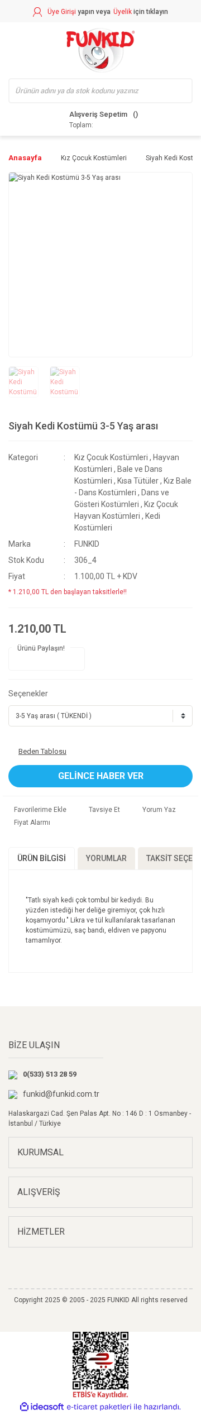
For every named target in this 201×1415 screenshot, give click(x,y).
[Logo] (100, 50)
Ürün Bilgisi (41, 858)
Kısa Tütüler (138, 480)
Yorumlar (106, 858)
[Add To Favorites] (37, 810)
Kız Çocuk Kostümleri (111, 457)
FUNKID (86, 543)
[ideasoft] (42, 1407)
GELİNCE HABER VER (100, 776)
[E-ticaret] (99, 1407)
